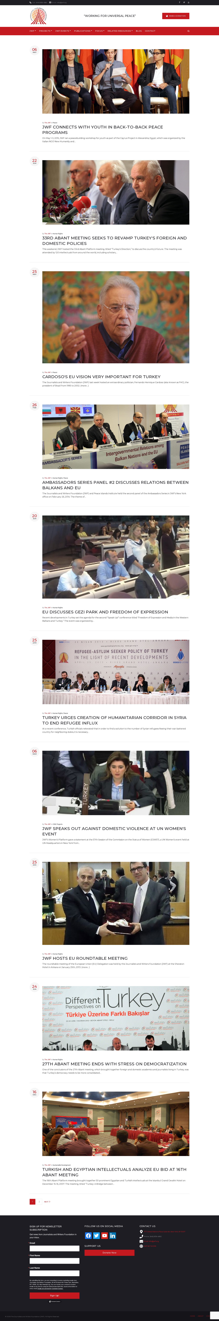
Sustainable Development (62, 1165)
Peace (55, 123)
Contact (150, 31)
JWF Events (62, 31)
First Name (35, 1255)
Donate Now (109, 1253)
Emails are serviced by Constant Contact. (50, 1288)
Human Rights (58, 234)
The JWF (47, 123)
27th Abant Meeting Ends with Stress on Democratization (114, 1063)
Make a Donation (177, 16)
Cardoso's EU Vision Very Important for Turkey (101, 376)
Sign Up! (54, 1295)
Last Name (35, 1268)
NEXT (46, 1202)
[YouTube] (188, 2)
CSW (54, 824)
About (200, 1316)
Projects (59, 824)
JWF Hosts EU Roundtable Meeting (85, 958)
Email (32, 1243)
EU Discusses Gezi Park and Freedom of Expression (105, 611)
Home (192, 1316)
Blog (139, 31)
